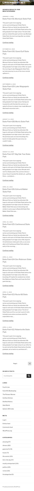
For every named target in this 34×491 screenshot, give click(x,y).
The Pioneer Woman (9, 394)
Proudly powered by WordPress (11, 486)
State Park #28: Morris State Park (15, 121)
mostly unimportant (9, 463)
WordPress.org (7, 431)
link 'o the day (7, 460)
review (5, 471)
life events (6, 456)
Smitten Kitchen (8, 398)
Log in (4, 420)
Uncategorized (7, 474)
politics (5, 467)
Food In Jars (6, 387)
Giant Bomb (6, 405)
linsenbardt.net (14, 2)
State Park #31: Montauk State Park (16, 19)
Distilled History (8, 401)
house (4, 453)
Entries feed (6, 423)
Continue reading (8, 42)
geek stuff (6, 449)
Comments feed (8, 427)
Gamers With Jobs (8, 409)
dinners (5, 445)
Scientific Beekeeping (9, 391)
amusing (5, 442)
